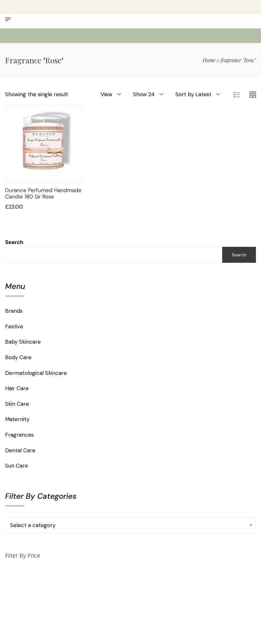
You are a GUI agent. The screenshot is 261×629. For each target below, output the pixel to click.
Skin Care (17, 403)
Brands (14, 310)
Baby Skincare (23, 341)
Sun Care (16, 465)
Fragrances (19, 434)
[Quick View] (52, 175)
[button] (36, 175)
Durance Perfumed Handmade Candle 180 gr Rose (43, 193)
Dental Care (20, 450)
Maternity (17, 419)
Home (209, 60)
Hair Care (17, 388)
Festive (14, 326)
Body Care (18, 357)
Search (14, 242)
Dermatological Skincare (36, 372)
